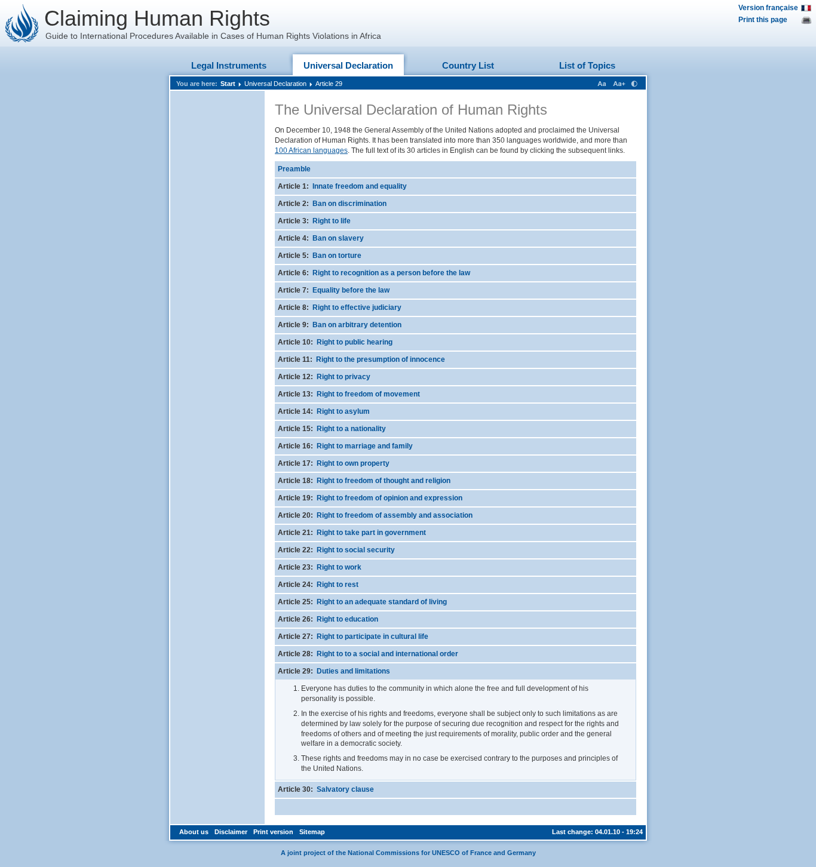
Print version (273, 831)
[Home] (22, 23)
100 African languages (311, 150)
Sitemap (312, 831)
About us (193, 831)
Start (227, 83)
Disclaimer (230, 831)
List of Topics (587, 65)
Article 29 (328, 83)
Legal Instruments (228, 65)
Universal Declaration (348, 65)
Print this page (762, 20)
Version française (768, 8)
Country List (468, 65)
